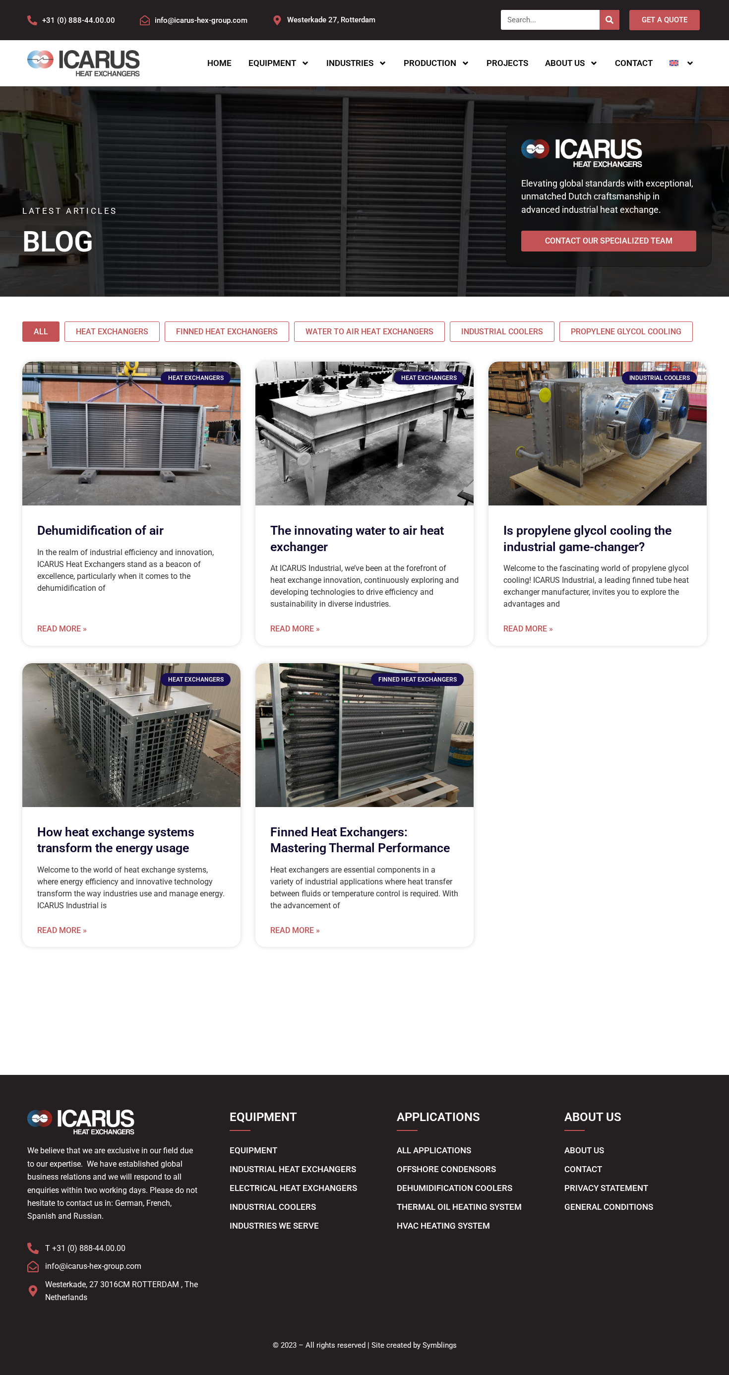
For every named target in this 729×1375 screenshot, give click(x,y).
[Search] (609, 20)
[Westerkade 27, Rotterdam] (277, 20)
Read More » (62, 628)
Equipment (272, 63)
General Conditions (608, 1207)
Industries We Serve (274, 1226)
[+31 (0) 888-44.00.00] (32, 20)
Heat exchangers (112, 331)
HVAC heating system (443, 1226)
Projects (507, 63)
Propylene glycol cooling (626, 331)
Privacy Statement (606, 1188)
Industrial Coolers (273, 1207)
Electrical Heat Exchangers (293, 1188)
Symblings (440, 1345)
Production (430, 63)
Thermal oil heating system (459, 1207)
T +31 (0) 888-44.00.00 (85, 1248)
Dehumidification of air (100, 530)
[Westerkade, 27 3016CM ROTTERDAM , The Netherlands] (33, 1291)
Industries (349, 63)
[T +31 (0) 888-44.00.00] (33, 1248)
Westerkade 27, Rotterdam (331, 19)
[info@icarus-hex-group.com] (145, 20)
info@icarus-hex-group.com (201, 20)
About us (565, 63)
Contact (634, 63)
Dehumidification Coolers (454, 1188)
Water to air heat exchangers (369, 331)
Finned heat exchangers (227, 331)
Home (219, 63)
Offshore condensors (446, 1169)
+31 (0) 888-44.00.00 (78, 20)
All (41, 331)
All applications (434, 1150)
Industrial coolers (502, 331)
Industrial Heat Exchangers (293, 1169)
